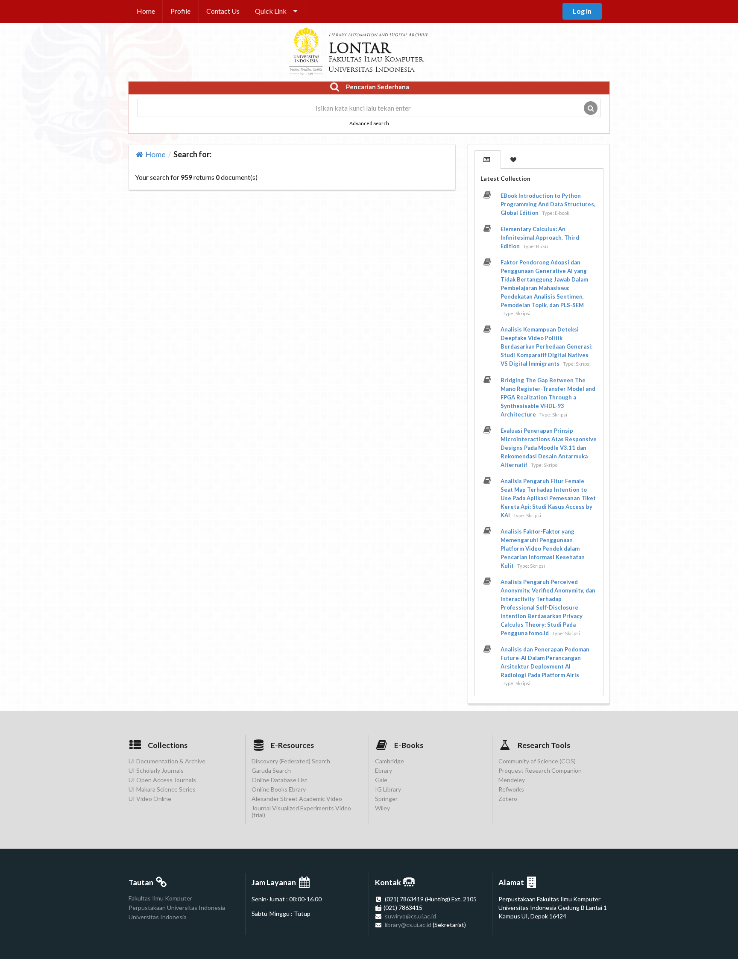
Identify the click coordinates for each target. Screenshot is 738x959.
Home (146, 11)
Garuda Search (271, 770)
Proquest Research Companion (540, 770)
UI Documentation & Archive (167, 761)
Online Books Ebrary (279, 789)
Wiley (382, 808)
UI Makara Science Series (162, 789)
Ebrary (383, 770)
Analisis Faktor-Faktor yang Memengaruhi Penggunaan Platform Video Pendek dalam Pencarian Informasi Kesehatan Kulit (543, 548)
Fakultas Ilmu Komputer (160, 898)
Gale (381, 779)
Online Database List (280, 779)
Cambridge (389, 761)
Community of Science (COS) (537, 761)
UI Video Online (150, 798)
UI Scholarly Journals (156, 770)
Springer (386, 798)
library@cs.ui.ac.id (408, 924)
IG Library (388, 789)
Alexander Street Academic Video (297, 798)
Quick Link (271, 11)
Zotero (507, 798)
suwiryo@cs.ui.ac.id (410, 916)
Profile (180, 11)
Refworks (511, 789)
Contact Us (223, 11)
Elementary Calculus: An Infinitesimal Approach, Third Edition (540, 237)
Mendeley (511, 779)
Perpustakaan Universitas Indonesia (177, 907)
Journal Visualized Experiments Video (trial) (301, 811)
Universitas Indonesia (158, 917)
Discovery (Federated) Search (291, 761)
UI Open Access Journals (162, 779)
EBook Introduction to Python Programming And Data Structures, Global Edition (548, 204)
